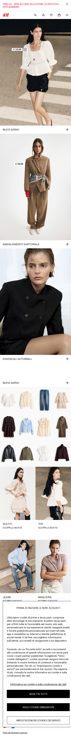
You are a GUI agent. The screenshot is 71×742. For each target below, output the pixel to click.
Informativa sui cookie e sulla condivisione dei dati (38, 684)
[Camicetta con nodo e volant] (27, 400)
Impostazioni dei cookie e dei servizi (38, 720)
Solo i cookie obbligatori (38, 707)
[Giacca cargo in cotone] (27, 453)
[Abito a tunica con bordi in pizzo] (9, 426)
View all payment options (15, 732)
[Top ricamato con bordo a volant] (44, 426)
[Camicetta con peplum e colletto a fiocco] (44, 453)
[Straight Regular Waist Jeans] (44, 400)
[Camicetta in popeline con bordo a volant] (27, 426)
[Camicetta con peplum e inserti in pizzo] (9, 400)
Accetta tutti (38, 694)
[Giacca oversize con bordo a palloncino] (9, 453)
